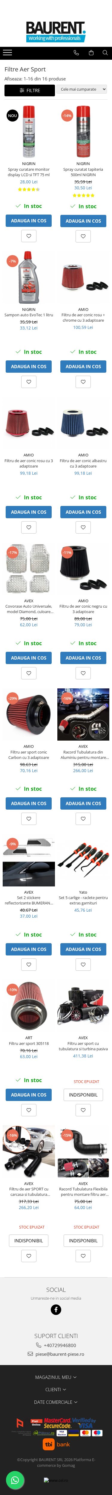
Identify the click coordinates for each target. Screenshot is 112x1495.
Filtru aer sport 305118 (29, 1043)
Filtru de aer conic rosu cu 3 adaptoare (28, 463)
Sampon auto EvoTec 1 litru (28, 314)
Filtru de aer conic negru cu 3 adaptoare (83, 608)
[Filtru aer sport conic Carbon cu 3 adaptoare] (29, 714)
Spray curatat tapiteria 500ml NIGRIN (83, 172)
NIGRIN (29, 163)
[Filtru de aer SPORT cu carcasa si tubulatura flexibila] (29, 1151)
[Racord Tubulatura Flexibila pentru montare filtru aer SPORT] (83, 1151)
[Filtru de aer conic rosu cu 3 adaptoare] (29, 423)
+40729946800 (59, 1345)
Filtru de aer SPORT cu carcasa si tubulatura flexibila (28, 1191)
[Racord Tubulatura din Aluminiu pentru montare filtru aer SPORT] (83, 714)
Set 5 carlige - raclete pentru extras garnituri (83, 900)
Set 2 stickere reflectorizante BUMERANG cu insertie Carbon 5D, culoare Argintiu (29, 900)
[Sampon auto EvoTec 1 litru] (29, 277)
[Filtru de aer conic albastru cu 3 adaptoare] (83, 423)
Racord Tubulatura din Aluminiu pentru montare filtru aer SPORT (83, 754)
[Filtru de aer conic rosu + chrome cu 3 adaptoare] (83, 277)
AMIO (83, 309)
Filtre (32, 90)
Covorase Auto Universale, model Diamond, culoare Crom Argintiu (28, 608)
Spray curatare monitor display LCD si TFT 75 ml (29, 172)
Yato (83, 892)
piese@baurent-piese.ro (59, 1354)
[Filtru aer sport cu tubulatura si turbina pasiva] (83, 1006)
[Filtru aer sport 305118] (29, 1006)
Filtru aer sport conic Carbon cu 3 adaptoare (28, 754)
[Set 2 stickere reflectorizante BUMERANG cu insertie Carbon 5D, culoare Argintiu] (29, 860)
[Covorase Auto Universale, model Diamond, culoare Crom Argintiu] (29, 569)
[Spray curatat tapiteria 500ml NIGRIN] (83, 132)
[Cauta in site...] (105, 53)
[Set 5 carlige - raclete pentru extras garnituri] (83, 860)
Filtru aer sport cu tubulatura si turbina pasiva (83, 1046)
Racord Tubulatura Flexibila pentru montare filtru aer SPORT (83, 1191)
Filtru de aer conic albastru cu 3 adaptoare (83, 463)
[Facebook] (56, 1309)
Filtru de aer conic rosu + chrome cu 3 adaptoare (83, 317)
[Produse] (8, 54)
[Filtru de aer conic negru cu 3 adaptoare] (83, 569)
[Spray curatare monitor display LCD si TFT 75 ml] (29, 132)
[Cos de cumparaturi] (91, 53)
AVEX (28, 600)
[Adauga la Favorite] (28, 236)
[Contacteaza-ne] (76, 53)
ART (28, 1037)
